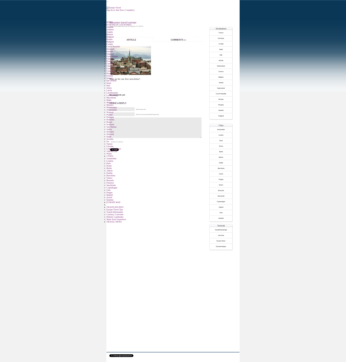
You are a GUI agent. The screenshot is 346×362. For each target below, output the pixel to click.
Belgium (110, 37)
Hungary (110, 73)
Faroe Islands (112, 56)
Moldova (110, 102)
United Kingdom (114, 149)
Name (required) (141, 109)
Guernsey (111, 71)
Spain (109, 136)
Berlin (109, 168)
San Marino (112, 127)
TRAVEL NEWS (114, 222)
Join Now (221, 235)
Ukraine (110, 146)
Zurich (109, 197)
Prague (109, 192)
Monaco (110, 105)
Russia (109, 122)
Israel (109, 83)
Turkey (110, 144)
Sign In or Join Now (115, 10)
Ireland (109, 78)
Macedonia (111, 98)
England (110, 54)
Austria (110, 32)
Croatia (110, 44)
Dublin (109, 173)
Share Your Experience (116, 219)
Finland (110, 59)
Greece (110, 68)
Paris (109, 163)
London (110, 161)
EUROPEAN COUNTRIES (119, 25)
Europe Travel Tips (115, 209)
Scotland (110, 124)
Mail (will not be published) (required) (147, 114)
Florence (110, 183)
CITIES (110, 156)
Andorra (110, 29)
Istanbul (110, 200)
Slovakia (110, 132)
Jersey (109, 88)
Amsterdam (111, 158)
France (109, 61)
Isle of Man (111, 80)
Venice (109, 178)
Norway (110, 112)
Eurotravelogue (221, 246)
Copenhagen (112, 188)
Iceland (110, 76)
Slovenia (110, 134)
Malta (109, 100)
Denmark (110, 49)
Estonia (110, 51)
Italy (108, 85)
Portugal (110, 117)
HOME (110, 22)
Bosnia (109, 39)
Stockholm (111, 185)
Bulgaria (110, 42)
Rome (109, 166)
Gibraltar (110, 66)
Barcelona (111, 175)
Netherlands (112, 110)
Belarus (110, 34)
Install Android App (221, 230)
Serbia (109, 129)
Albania (110, 27)
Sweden (110, 139)
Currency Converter (115, 214)
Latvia (109, 90)
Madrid (110, 195)
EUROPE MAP (113, 202)
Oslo (109, 190)
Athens (110, 171)
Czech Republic (113, 46)
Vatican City (112, 151)
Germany (110, 63)
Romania (110, 119)
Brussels (110, 180)
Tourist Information (115, 212)
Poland (109, 115)
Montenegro (112, 107)
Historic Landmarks (115, 217)
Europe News (221, 241)
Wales (109, 153)
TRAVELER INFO (115, 207)
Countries (129, 10)
